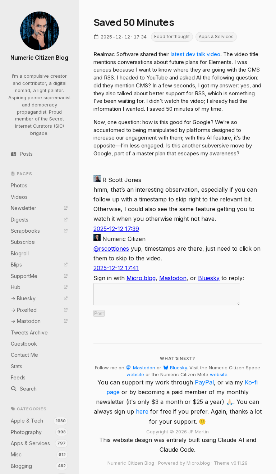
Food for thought (172, 36)
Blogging (38, 466)
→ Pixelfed (24, 310)
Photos (19, 185)
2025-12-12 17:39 (116, 228)
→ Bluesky (23, 298)
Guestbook (24, 344)
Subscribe (23, 242)
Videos (19, 197)
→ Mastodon (26, 321)
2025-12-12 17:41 (116, 268)
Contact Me (24, 355)
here (142, 411)
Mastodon (173, 278)
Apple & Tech (38, 421)
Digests (19, 220)
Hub (15, 287)
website (135, 374)
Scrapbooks (25, 231)
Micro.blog (141, 278)
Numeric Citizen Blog (39, 57)
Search (28, 389)
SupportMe (24, 276)
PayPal (204, 382)
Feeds (18, 377)
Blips (16, 264)
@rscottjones (111, 248)
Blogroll (20, 253)
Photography (38, 432)
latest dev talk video (195, 54)
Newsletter (23, 208)
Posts (26, 154)
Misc (38, 454)
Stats (16, 366)
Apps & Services (38, 443)
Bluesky (209, 278)
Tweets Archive (29, 332)
